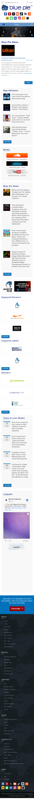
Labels (5, 722)
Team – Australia (8, 635)
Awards (6, 621)
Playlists (6, 725)
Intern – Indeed (8, 755)
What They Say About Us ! (10, 760)
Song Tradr (7, 779)
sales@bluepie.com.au (11, 2)
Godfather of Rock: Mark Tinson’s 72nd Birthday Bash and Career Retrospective (19, 456)
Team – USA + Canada (9, 644)
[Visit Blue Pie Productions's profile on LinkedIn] (6, 500)
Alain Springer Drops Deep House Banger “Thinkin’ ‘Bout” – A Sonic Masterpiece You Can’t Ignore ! (21, 131)
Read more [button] (8, 510)
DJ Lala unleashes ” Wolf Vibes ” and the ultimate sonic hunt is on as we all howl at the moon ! (21, 119)
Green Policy (7, 626)
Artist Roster (7, 659)
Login (31, 2)
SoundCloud (7, 733)
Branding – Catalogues (10, 689)
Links (5, 776)
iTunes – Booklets (8, 698)
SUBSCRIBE (15, 609)
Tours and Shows (8, 673)
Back (28, 82)
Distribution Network (9, 695)
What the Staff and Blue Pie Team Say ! (14, 763)
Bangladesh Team (8, 646)
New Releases (7, 671)
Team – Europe (8, 638)
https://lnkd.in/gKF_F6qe (18, 508)
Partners (6, 629)
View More (7, 141)
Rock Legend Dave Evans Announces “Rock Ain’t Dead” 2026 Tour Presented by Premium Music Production (19, 442)
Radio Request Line (9, 731)
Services (6, 709)
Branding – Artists (8, 686)
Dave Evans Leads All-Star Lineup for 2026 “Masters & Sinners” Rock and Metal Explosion (20, 427)
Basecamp (6, 746)
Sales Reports (7, 706)
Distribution (7, 692)
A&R (5, 684)
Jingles (5, 701)
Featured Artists (8, 662)
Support (6, 758)
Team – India (7, 641)
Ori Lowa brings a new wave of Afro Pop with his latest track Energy (21, 96)
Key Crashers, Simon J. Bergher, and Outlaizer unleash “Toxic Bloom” (20, 107)
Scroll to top (30, 795)
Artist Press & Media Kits (10, 656)
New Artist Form (8, 668)
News (5, 665)
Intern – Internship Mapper (10, 752)
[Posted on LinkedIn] (27, 500)
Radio (5, 728)
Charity (5, 624)
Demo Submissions (9, 749)
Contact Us (6, 743)
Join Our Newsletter (9, 703)
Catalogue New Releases (10, 719)
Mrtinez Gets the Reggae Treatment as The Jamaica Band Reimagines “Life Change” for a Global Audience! (21, 194)
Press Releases (8, 632)
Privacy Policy (7, 773)
